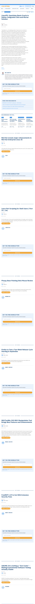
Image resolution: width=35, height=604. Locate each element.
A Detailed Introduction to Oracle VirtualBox (29, 120)
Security (27, 8)
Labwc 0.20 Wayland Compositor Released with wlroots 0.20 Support (14, 104)
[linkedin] (21, 6)
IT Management (7, 8)
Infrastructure (15, 8)
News (2, 8)
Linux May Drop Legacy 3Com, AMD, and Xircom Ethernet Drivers (13, 106)
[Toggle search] (33, 6)
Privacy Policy (5, 183)
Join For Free (17, 91)
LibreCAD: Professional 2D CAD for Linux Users (10, 108)
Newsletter (29, 6)
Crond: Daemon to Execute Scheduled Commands (21, 120)
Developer (22, 8)
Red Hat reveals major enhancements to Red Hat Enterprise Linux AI (4, 120)
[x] (23, 6)
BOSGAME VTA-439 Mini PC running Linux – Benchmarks (12, 102)
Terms (31, 182)
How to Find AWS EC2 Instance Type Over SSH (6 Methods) (13, 120)
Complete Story (5, 151)
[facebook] (20, 6)
